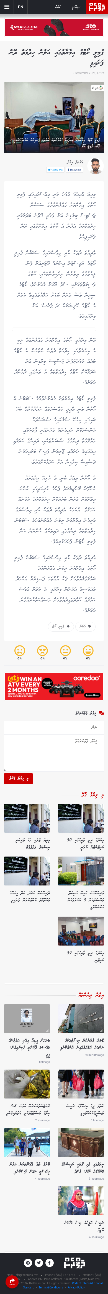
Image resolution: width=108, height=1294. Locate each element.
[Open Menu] (7, 7)
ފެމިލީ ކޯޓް (59, 627)
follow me (75, 169)
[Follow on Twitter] (39, 1263)
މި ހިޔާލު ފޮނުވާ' (18, 778)
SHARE (12, 1284)
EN (20, 6)
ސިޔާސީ (76, 7)
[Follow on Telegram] (28, 1263)
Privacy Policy (76, 1287)
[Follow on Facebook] (49, 1263)
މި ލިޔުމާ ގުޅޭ (93, 795)
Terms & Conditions (51, 1287)
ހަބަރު (58, 7)
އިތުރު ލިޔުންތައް (91, 995)
